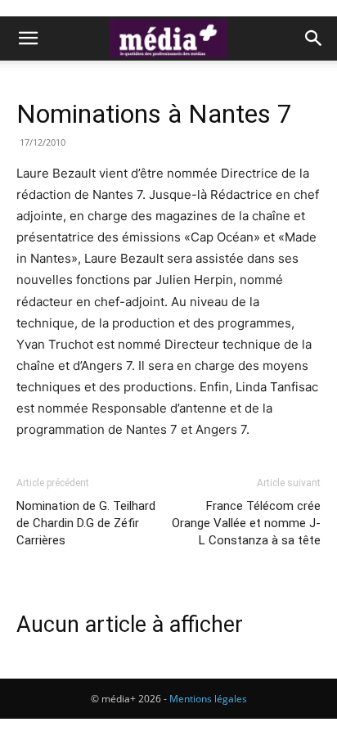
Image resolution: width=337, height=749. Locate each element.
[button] (28, 38)
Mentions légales (208, 699)
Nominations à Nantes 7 (154, 113)
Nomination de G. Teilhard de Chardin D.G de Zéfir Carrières (85, 523)
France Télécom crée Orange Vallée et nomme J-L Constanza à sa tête (246, 523)
